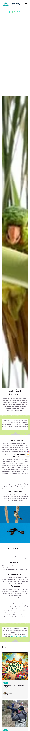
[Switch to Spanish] (27, 454)
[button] (27, 4)
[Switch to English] (27, 451)
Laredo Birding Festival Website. (18, 636)
